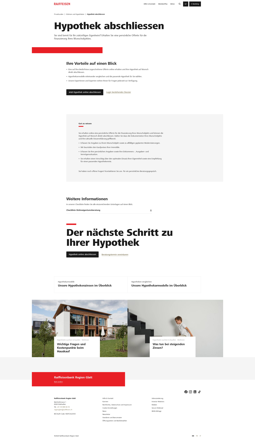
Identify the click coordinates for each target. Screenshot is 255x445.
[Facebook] (185, 391)
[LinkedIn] (194, 391)
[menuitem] (149, 3)
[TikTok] (199, 391)
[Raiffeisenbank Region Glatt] (62, 4)
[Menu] (185, 3)
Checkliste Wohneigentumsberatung (83, 210)
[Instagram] (190, 391)
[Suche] (180, 3)
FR (197, 436)
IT (200, 436)
